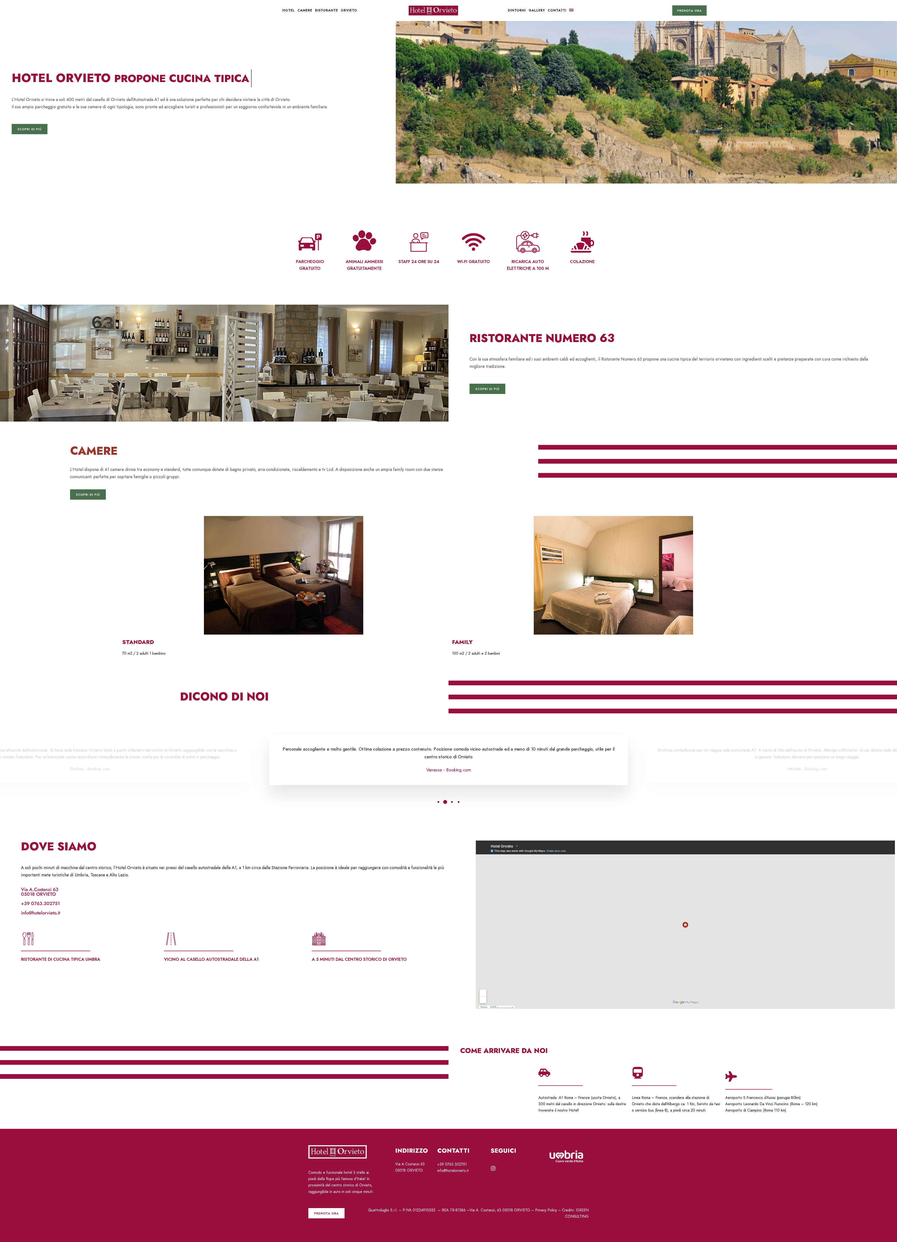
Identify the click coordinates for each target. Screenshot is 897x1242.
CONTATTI (557, 10)
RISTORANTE (326, 10)
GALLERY (537, 10)
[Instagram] (493, 1168)
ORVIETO (349, 10)
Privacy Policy (546, 1210)
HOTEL (288, 10)
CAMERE (305, 10)
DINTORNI (517, 10)
